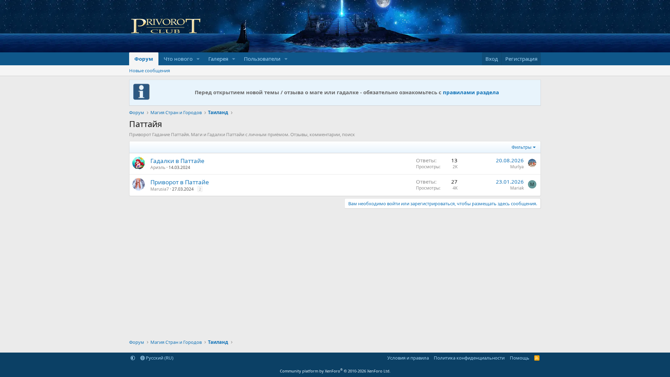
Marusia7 (159, 189)
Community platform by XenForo (335, 371)
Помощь (519, 358)
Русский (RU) (159, 358)
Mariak (517, 188)
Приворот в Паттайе (179, 182)
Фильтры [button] (521, 147)
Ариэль (157, 167)
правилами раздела (471, 92)
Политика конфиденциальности (469, 358)
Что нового (178, 58)
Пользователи (262, 58)
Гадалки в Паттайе (177, 161)
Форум (143, 58)
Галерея (218, 58)
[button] (198, 58)
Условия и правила (408, 358)
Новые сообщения (149, 70)
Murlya (517, 167)
